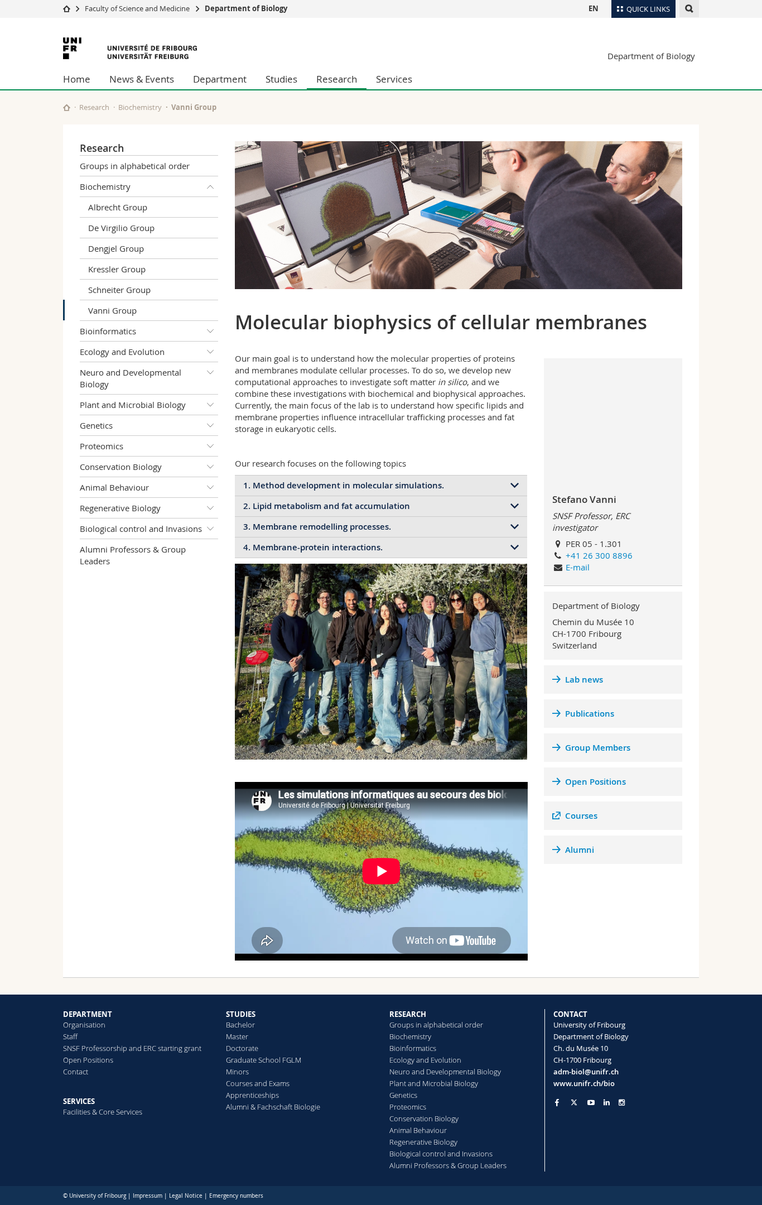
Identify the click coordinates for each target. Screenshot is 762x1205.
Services (394, 79)
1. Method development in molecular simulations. (343, 485)
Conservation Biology (121, 466)
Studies (281, 79)
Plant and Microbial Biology (133, 404)
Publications (589, 713)
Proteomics (101, 446)
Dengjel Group (116, 248)
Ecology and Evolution (122, 351)
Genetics (96, 425)
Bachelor (240, 1025)
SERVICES (79, 1101)
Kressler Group (117, 269)
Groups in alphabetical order (135, 165)
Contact (75, 1072)
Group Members (597, 747)
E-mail (578, 567)
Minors (237, 1072)
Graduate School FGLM (263, 1060)
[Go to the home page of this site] (66, 107)
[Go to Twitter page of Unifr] (574, 1102)
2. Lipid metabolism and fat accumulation (326, 506)
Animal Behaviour (114, 487)
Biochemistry (140, 107)
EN (594, 8)
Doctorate (242, 1048)
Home (76, 79)
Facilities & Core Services (102, 1112)
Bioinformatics (108, 331)
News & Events (141, 79)
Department (220, 79)
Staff (70, 1036)
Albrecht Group (117, 207)
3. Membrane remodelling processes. (317, 526)
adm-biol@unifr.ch (586, 1072)
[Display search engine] (689, 8)
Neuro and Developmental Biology (130, 378)
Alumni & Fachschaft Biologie (273, 1107)
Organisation (84, 1025)
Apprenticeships (252, 1095)
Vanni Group (112, 310)
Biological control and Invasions (141, 528)
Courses (581, 816)
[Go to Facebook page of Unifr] (557, 1102)
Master (237, 1036)
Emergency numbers (236, 1195)
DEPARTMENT (87, 1014)
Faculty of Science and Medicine (137, 8)
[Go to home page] (66, 8)
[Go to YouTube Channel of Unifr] (591, 1102)
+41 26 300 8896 (599, 555)
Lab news (584, 679)
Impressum (147, 1195)
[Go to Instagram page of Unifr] (622, 1102)
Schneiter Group (119, 289)
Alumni (579, 850)
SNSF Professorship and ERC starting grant (132, 1048)
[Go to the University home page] (130, 48)
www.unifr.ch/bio (584, 1083)
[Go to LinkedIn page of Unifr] (607, 1102)
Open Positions (595, 782)
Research (336, 79)
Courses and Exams (258, 1083)
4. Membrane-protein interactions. (313, 547)
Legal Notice (185, 1195)
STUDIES (240, 1014)
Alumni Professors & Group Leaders (133, 555)
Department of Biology (246, 8)
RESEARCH (407, 1014)
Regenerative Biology (120, 507)
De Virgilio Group (121, 227)
